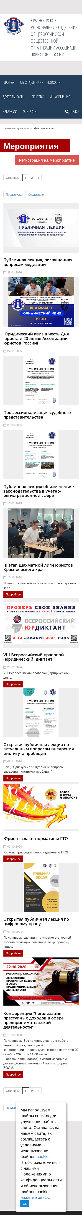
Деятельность (13, 96)
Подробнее (13, 594)
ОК (25, 1203)
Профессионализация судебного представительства (37, 415)
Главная (9, 82)
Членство (37, 96)
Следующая (36, 194)
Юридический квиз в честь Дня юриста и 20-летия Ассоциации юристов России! (36, 338)
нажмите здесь (34, 1197)
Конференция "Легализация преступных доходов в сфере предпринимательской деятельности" (33, 1020)
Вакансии (10, 111)
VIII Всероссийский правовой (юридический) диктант (33, 657)
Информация (60, 96)
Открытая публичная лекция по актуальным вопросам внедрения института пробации (38, 749)
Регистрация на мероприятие (47, 160)
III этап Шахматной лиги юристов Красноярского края (38, 567)
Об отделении (30, 82)
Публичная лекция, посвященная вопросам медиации (37, 262)
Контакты (30, 111)
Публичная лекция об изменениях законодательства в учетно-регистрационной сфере (39, 491)
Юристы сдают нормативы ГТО (35, 838)
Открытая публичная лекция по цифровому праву (36, 921)
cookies (44, 1156)
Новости (54, 82)
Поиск (74, 111)
